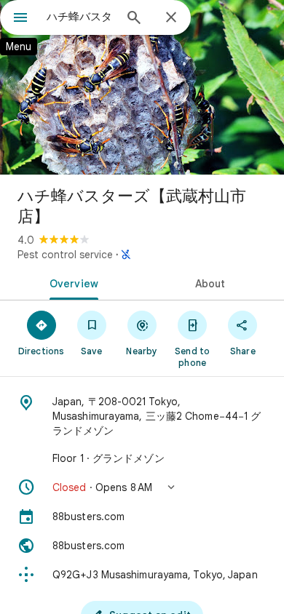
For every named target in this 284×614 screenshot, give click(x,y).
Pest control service (65, 254)
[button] (142, 487)
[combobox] (80, 16)
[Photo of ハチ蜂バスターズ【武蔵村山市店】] (142, 87)
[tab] (71, 282)
